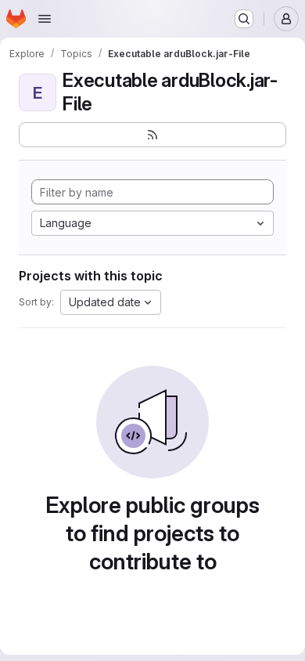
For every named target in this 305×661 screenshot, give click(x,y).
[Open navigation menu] (44, 18)
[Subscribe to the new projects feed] (152, 134)
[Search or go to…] (244, 18)
